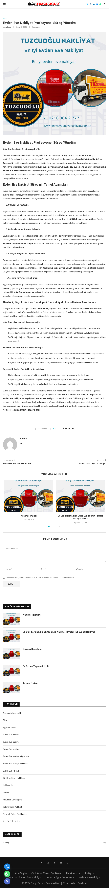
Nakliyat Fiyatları (29, 516)
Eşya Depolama (9, 727)
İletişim (6, 792)
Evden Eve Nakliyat (11, 749)
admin (8, 27)
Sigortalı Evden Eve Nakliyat (15, 814)
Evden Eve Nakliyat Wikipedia (16, 763)
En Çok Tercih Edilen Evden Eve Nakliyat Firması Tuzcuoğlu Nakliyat (59, 632)
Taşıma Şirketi (30, 683)
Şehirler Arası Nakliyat (12, 807)
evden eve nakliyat (11, 734)
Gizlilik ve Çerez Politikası (14, 778)
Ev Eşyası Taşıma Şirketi (36, 666)
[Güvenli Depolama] (11, 653)
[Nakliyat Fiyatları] (28, 496)
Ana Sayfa (21, 873)
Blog (5, 720)
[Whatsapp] (7, 874)
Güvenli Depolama (32, 649)
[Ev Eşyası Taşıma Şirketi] (11, 670)
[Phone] (7, 866)
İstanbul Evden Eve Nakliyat (25, 877)
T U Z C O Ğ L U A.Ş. (11, 821)
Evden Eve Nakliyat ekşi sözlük (16, 756)
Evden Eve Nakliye (11, 770)
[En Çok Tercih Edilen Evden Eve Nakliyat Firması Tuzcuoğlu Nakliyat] (80, 496)
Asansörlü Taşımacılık (12, 713)
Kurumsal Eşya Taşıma (12, 799)
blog (5, 18)
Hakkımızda (8, 785)
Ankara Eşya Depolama (60, 877)
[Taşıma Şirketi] (11, 687)
